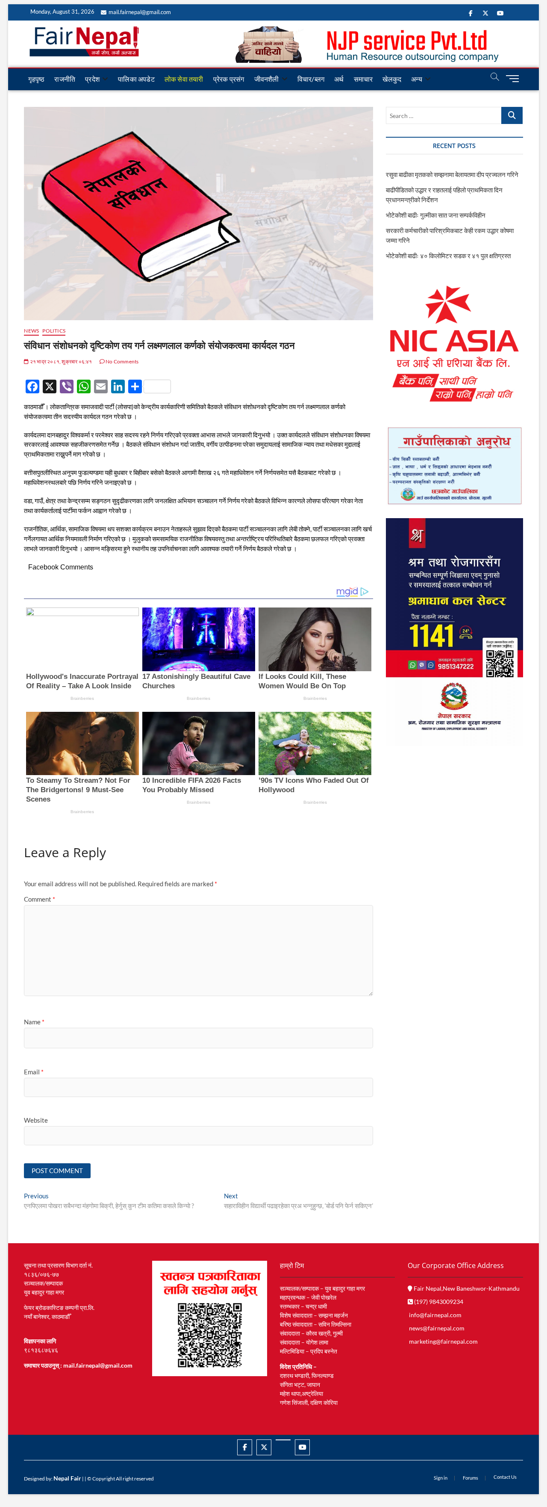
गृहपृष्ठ (36, 79)
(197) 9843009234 (438, 1301)
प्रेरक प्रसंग (228, 79)
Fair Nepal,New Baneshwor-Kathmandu (466, 1288)
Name (34, 1022)
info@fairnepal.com (435, 1314)
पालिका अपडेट (136, 79)
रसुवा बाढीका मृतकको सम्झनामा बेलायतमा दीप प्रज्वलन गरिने (452, 174)
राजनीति (64, 79)
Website (36, 1120)
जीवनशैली (266, 79)
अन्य (416, 79)
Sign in (440, 1477)
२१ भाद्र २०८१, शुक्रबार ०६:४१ (60, 361)
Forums (470, 1477)
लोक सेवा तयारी (184, 79)
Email (34, 1072)
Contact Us (505, 1477)
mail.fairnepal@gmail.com (140, 12)
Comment (39, 899)
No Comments (121, 361)
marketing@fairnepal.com (443, 1341)
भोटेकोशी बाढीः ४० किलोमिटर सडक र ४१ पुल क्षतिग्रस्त (448, 256)
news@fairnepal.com (437, 1328)
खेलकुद (391, 79)
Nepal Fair (67, 1478)
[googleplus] (283, 1439)
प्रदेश (92, 79)
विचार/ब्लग (310, 79)
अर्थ (339, 79)
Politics (53, 330)
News (31, 330)
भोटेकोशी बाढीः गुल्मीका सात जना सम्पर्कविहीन (435, 215)
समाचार (363, 79)
